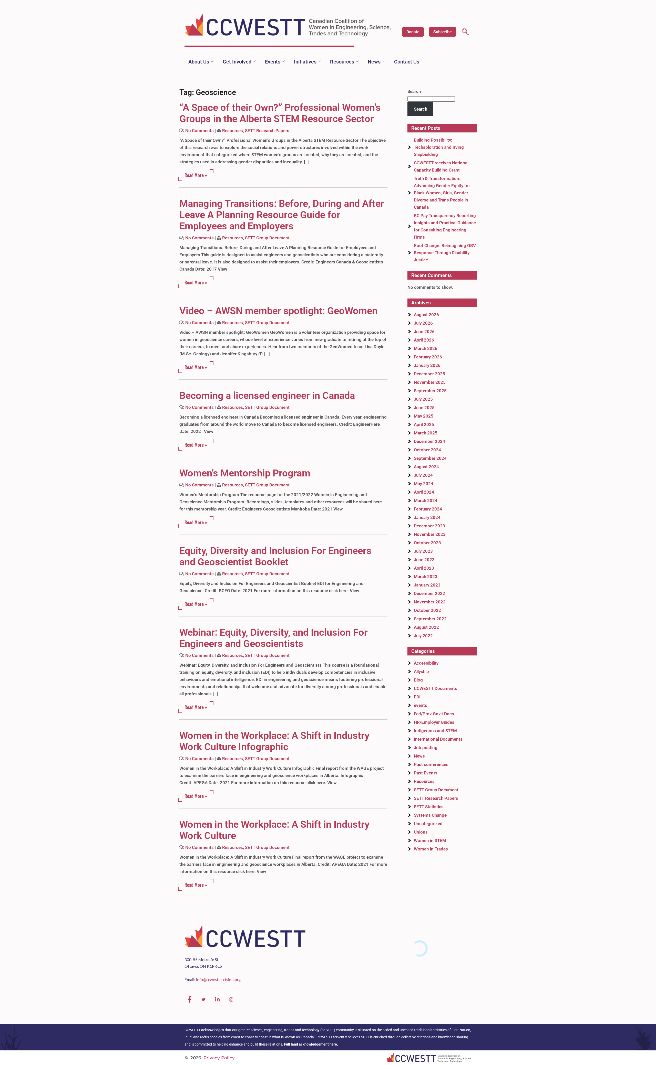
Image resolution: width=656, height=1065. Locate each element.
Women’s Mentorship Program (244, 473)
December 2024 (429, 441)
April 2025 (424, 424)
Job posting (425, 747)
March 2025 (425, 432)
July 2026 (423, 323)
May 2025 (423, 416)
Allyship (421, 671)
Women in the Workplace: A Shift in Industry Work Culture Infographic (274, 741)
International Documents (438, 739)
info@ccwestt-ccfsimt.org (218, 979)
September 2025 (430, 390)
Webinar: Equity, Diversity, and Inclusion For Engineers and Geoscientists (273, 638)
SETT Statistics (429, 806)
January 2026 (427, 365)
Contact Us (406, 62)
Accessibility (426, 663)
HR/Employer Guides (434, 722)
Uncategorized (428, 823)
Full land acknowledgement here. (311, 1044)
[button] (465, 32)
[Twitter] (203, 999)
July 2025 (423, 399)
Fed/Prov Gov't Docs (434, 713)
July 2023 (423, 551)
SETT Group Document (267, 237)
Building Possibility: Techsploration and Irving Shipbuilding (439, 147)
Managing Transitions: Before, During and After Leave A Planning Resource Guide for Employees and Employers (281, 215)
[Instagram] (231, 999)
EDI (417, 696)
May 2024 (423, 483)
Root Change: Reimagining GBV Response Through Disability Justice (445, 252)
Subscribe (442, 31)
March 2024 (425, 500)
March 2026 (425, 348)
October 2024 (427, 449)
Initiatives (305, 62)
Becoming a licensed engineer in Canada (267, 395)
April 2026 (424, 340)
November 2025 (430, 382)
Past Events (425, 772)
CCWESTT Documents (435, 688)
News (374, 62)
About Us (198, 62)
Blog (418, 680)
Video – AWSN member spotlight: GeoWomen (278, 310)
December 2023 (429, 525)
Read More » (195, 175)
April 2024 (424, 492)
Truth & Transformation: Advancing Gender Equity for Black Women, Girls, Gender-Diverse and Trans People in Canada (442, 193)
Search (414, 91)
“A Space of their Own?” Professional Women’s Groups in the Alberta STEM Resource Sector (280, 113)
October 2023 (427, 542)
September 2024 (430, 458)
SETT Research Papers (267, 130)
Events (272, 62)
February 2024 (428, 509)
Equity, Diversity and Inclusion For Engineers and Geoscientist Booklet (275, 556)
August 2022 (426, 627)
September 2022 (430, 618)
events (420, 705)
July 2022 (423, 635)
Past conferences (431, 764)
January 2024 (427, 517)
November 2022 (430, 601)
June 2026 (424, 331)
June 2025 (424, 407)
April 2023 (424, 568)
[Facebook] (189, 999)
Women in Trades (431, 848)
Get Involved (237, 62)
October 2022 (427, 610)
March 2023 (425, 576)
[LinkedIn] (217, 999)
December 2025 (429, 373)
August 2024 (426, 466)
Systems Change (430, 815)
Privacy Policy (219, 1057)
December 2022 (429, 593)
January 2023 (427, 585)
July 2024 (423, 475)
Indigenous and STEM (435, 730)
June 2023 (424, 559)
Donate (412, 31)
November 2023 (430, 534)
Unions (421, 832)
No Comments (199, 130)
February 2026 (428, 356)
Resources (342, 62)
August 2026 (426, 314)
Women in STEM (430, 840)
